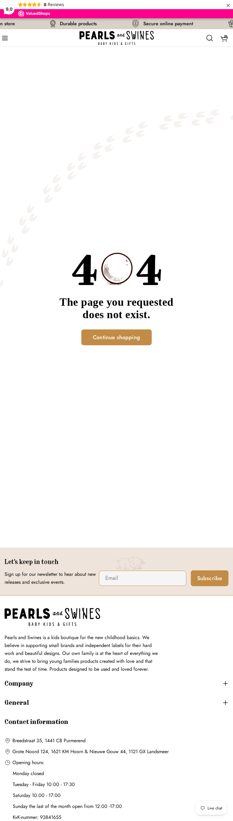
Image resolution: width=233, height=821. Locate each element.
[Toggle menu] (7, 38)
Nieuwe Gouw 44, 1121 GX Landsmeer (129, 751)
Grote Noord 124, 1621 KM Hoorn (47, 751)
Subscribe (209, 578)
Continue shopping (116, 337)
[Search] (210, 38)
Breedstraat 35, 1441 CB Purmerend (49, 740)
